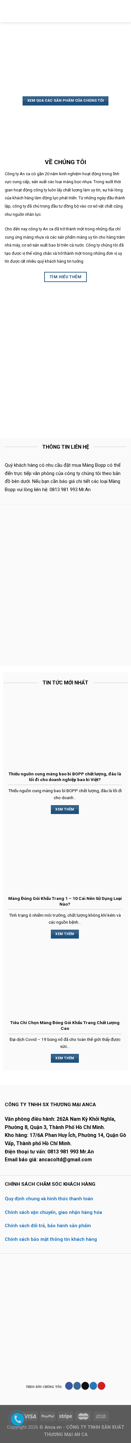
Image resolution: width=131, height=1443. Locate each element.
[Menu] (8, 11)
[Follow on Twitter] (93, 1385)
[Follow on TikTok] (85, 1385)
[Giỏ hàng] (123, 11)
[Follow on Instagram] (77, 1385)
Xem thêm (64, 809)
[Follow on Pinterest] (101, 1385)
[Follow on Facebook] (68, 1385)
